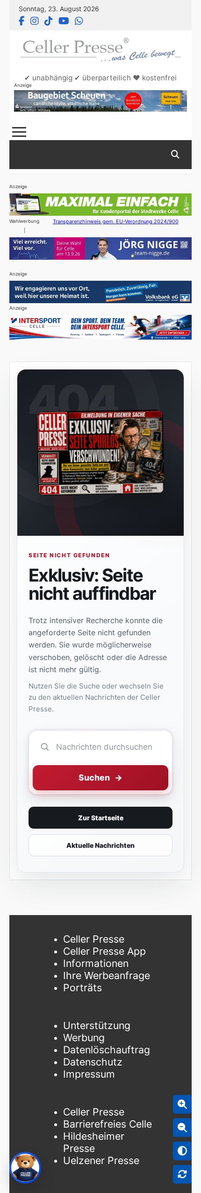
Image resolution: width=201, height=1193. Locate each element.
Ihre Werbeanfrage (106, 975)
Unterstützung (96, 1025)
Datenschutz (92, 1062)
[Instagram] (34, 21)
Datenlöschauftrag (106, 1050)
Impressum (89, 1074)
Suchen (100, 777)
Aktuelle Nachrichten (100, 845)
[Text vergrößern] (182, 1104)
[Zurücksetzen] (182, 1174)
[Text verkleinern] (182, 1127)
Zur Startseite (100, 818)
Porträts (82, 987)
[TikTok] (48, 21)
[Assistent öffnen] (25, 1168)
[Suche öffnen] (175, 154)
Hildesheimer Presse (93, 1142)
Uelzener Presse (101, 1160)
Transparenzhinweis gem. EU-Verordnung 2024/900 (116, 221)
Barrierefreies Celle (107, 1124)
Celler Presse (93, 939)
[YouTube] (63, 21)
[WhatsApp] (79, 21)
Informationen (96, 963)
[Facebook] (22, 21)
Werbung (84, 1037)
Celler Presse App (104, 951)
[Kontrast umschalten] (182, 1151)
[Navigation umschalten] (19, 132)
